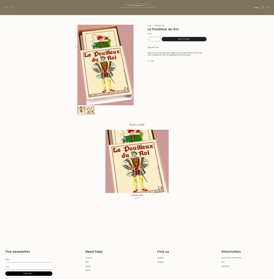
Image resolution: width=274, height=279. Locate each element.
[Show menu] (6, 7)
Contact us (88, 258)
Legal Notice (225, 266)
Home (149, 25)
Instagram (160, 262)
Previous (77, 65)
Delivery (88, 266)
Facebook (160, 258)
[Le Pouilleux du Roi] (137, 161)
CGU (222, 262)
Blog (87, 262)
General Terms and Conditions (231, 258)
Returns (87, 270)
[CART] (267, 7)
